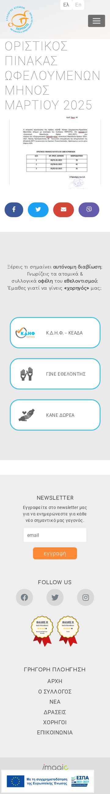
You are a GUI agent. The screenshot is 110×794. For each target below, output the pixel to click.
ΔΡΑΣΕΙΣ (55, 712)
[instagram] (85, 598)
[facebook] (24, 598)
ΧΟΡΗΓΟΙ (55, 722)
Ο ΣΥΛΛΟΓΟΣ (55, 691)
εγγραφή (55, 553)
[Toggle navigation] (96, 21)
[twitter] (55, 598)
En (78, 5)
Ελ (66, 5)
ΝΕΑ (55, 701)
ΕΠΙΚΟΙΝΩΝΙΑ (55, 732)
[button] (55, 151)
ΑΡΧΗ (54, 681)
